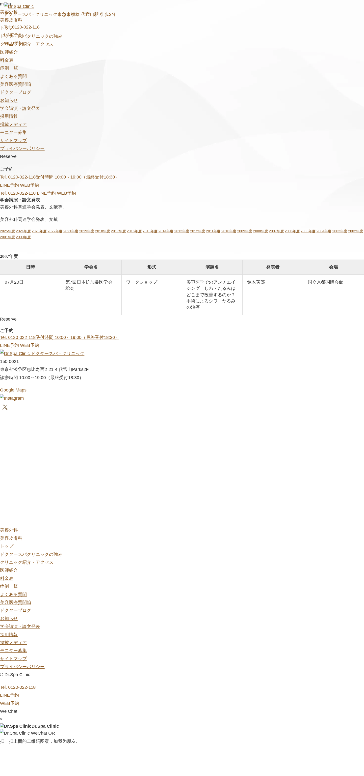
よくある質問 (13, 76)
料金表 (6, 60)
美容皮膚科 (11, 538)
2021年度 (70, 231)
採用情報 (9, 116)
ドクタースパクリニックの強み (31, 554)
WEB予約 (13, 43)
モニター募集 (13, 132)
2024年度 (23, 231)
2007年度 (276, 231)
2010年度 (228, 231)
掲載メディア (13, 124)
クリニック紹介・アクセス (26, 562)
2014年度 (165, 231)
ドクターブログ (15, 92)
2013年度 (181, 231)
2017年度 (118, 231)
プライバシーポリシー (22, 148)
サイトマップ (13, 140)
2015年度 (150, 231)
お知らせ (9, 100)
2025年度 (7, 231)
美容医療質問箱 (15, 84)
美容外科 (9, 530)
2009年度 (244, 231)
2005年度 (308, 231)
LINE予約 (13, 34)
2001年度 (7, 237)
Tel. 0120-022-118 (22, 27)
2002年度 (355, 231)
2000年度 (23, 237)
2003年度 (339, 231)
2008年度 (260, 231)
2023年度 (39, 231)
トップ (6, 546)
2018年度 (102, 231)
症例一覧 (9, 68)
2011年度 (213, 231)
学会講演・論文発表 (20, 108)
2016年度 (134, 231)
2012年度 (197, 231)
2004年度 (323, 231)
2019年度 (86, 231)
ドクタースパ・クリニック (57, 353)
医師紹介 (9, 52)
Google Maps (13, 390)
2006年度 (292, 231)
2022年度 (55, 231)
